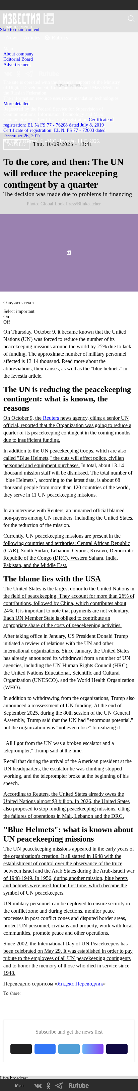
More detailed (16, 103)
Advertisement (17, 64)
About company (18, 53)
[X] (22, 207)
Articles (32, 37)
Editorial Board (18, 59)
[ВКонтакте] (8, 207)
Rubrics (60, 37)
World (16, 144)
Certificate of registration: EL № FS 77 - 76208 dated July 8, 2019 (58, 122)
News (12, 37)
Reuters (51, 418)
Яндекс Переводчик (80, 983)
